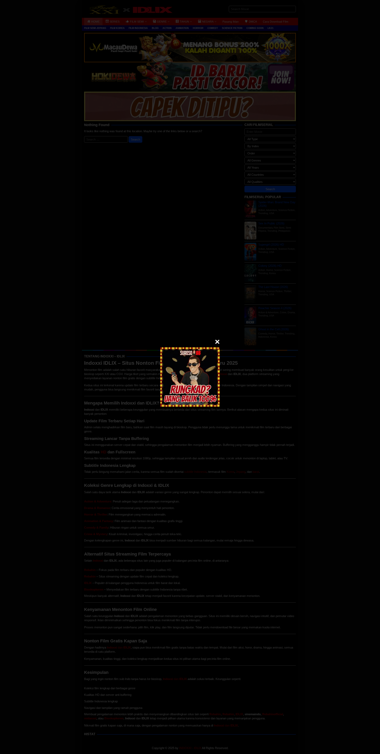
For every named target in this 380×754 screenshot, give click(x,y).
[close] (217, 341)
